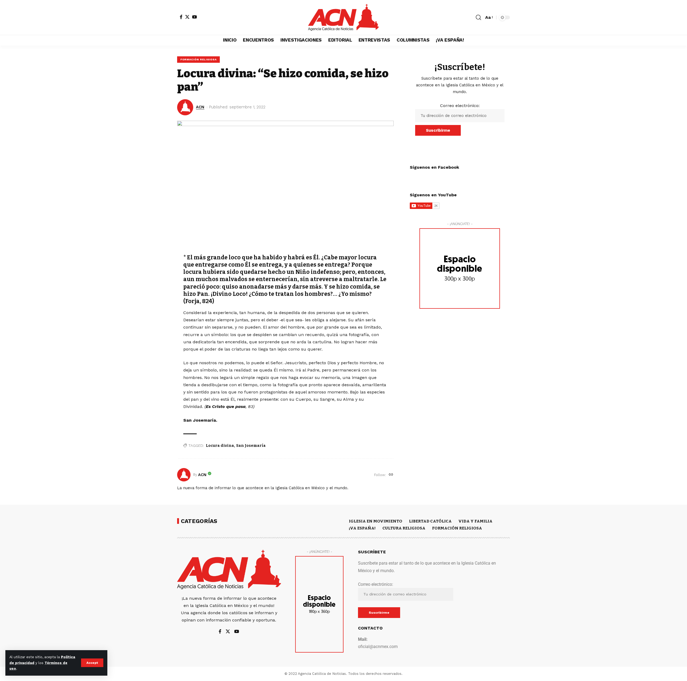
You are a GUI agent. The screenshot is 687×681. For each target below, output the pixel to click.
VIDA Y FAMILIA (475, 521)
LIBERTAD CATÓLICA (430, 521)
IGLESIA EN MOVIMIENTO (375, 521)
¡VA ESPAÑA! (362, 528)
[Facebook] (181, 17)
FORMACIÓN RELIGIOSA (198, 59)
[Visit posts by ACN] (184, 474)
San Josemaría (251, 445)
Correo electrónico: (460, 105)
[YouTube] (194, 17)
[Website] (391, 475)
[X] (187, 17)
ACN (200, 107)
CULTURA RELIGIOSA (403, 528)
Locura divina (220, 445)
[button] (92, 662)
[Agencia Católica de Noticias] (343, 17)
